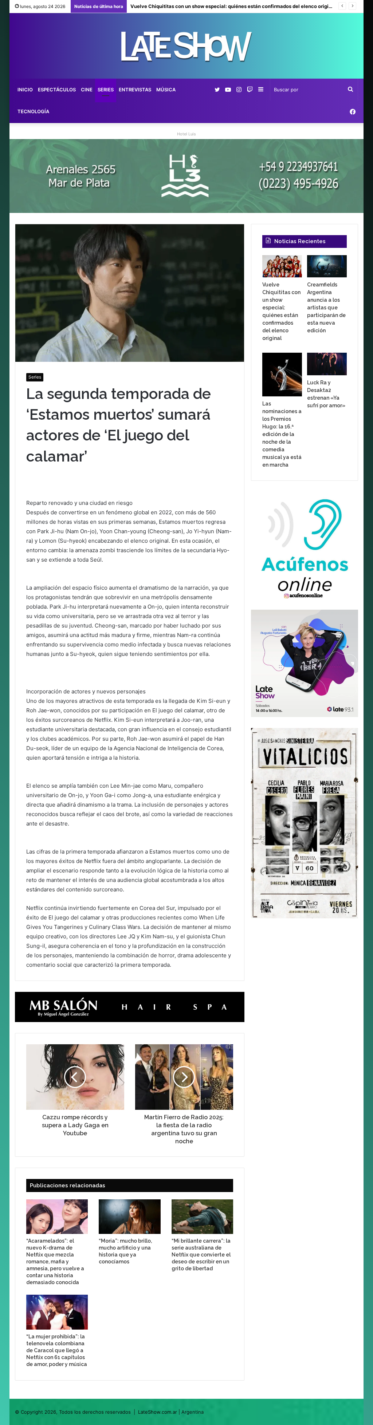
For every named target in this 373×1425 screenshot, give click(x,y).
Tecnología (33, 111)
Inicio (25, 89)
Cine (87, 89)
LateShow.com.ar (157, 1412)
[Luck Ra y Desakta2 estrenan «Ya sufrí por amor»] (327, 364)
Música (166, 89)
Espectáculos (57, 89)
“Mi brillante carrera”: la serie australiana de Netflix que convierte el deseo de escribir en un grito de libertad (201, 1254)
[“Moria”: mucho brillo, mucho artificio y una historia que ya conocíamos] (130, 1216)
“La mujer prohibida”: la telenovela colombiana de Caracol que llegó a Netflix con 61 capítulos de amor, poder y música (56, 1350)
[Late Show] (186, 46)
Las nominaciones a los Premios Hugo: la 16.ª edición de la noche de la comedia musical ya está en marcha (282, 434)
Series (106, 89)
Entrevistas (135, 89)
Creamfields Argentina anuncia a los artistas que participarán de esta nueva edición (326, 307)
